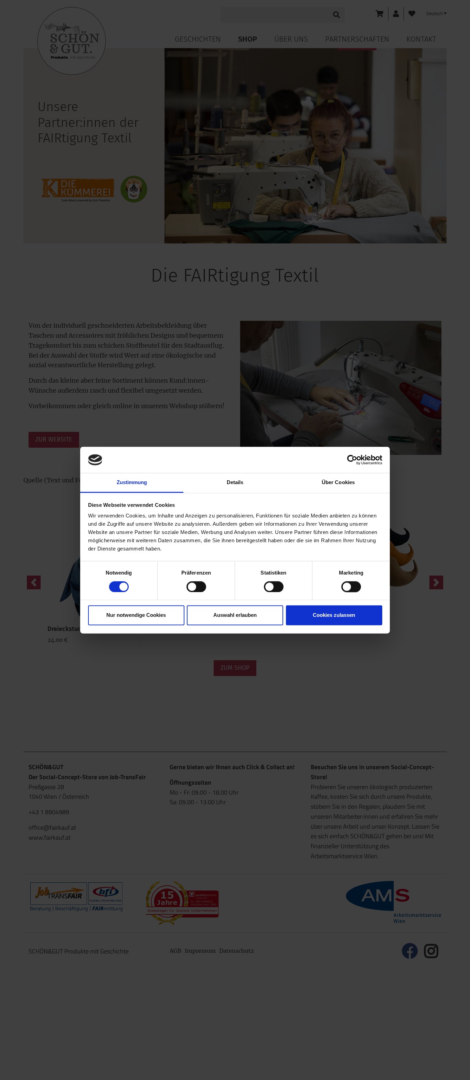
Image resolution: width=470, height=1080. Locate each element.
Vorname (178, 176)
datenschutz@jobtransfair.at (205, 334)
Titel (172, 147)
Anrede (176, 117)
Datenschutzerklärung (214, 378)
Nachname (181, 206)
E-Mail (178, 235)
